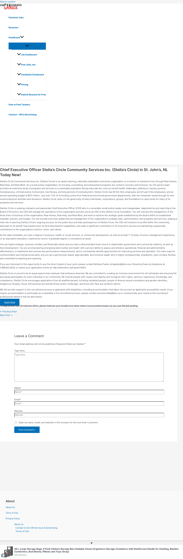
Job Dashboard (29, 54)
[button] (22, 38)
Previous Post (8, 311)
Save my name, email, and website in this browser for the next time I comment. (58, 422)
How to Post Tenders (19, 104)
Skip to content (7, 1)
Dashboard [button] (14, 37)
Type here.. (20, 350)
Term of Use (12, 512)
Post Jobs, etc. (28, 64)
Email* (17, 399)
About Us (10, 507)
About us (18, 524)
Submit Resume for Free (33, 94)
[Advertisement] (88, 143)
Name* (17, 388)
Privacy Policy (13, 518)
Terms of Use (22, 531)
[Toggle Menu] (27, 46)
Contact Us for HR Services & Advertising (36, 527)
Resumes (13, 27)
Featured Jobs (16, 17)
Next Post (6, 315)
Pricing (24, 84)
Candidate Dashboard (32, 74)
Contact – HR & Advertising (23, 114)
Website (18, 411)
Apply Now (9, 302)
